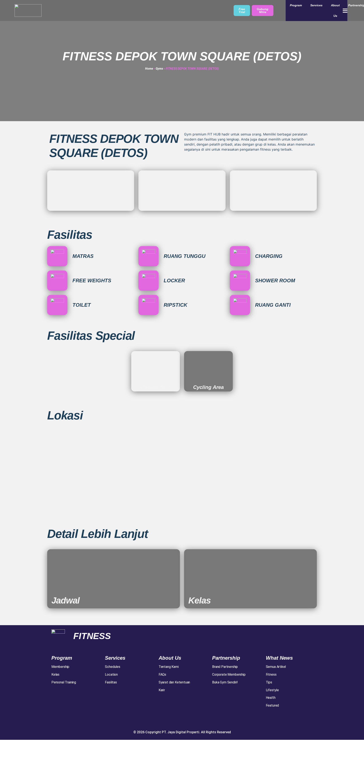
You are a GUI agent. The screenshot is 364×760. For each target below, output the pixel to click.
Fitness (271, 674)
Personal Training (63, 682)
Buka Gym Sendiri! (225, 682)
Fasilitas (111, 682)
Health (271, 698)
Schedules (112, 667)
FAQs (162, 674)
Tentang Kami (169, 667)
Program (296, 5)
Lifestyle (272, 690)
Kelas (199, 600)
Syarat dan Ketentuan (174, 682)
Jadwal (65, 600)
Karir (162, 690)
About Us (335, 10)
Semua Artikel (276, 667)
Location (111, 674)
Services (316, 5)
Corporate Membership (228, 674)
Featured (272, 705)
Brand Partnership (225, 667)
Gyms (159, 68)
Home (149, 68)
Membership (60, 667)
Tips (269, 682)
